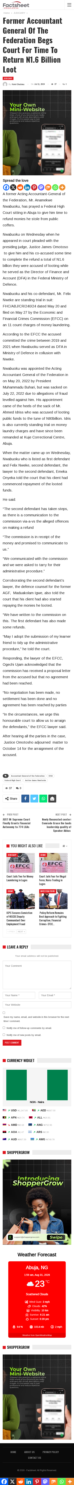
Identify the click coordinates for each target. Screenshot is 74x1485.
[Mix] (48, 187)
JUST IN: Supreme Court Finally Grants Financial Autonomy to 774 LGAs (16, 823)
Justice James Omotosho (35, 780)
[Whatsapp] (55, 187)
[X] (13, 187)
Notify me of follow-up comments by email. (29, 1028)
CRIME (43, 855)
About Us (29, 1452)
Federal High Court (12, 780)
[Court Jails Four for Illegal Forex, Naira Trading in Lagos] (53, 863)
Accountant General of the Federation (28, 775)
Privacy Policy (51, 1452)
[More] (62, 187)
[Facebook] (6, 187)
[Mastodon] (41, 187)
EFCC (51, 775)
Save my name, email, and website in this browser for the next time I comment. (36, 1019)
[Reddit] (20, 187)
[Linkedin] (27, 187)
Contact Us (34, 1457)
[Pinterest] (34, 187)
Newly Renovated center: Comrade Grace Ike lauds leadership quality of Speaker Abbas (56, 824)
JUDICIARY (8, 78)
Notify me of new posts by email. (24, 1035)
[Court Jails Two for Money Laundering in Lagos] (20, 863)
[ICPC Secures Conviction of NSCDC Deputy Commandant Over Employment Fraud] (20, 899)
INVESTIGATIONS (47, 891)
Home (13, 1452)
